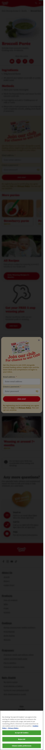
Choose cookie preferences (21, 746)
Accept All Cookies (21, 733)
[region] (21, 730)
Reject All (21, 739)
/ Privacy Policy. (13, 728)
